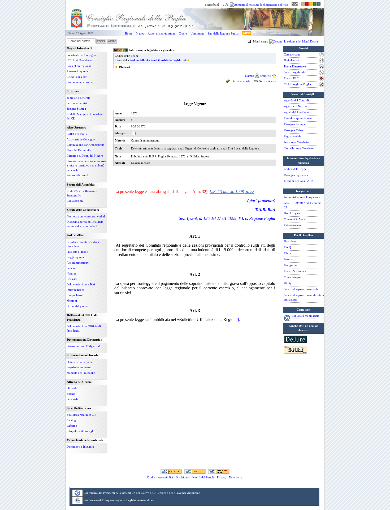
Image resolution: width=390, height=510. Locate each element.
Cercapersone (292, 54)
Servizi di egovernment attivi (301, 289)
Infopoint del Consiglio (81, 431)
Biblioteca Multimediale (81, 414)
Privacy (221, 477)
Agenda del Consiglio (297, 100)
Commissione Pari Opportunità (85, 144)
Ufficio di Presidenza (79, 60)
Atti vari (72, 278)
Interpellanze (75, 295)
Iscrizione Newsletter (296, 142)
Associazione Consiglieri (82, 139)
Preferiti (266, 75)
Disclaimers (183, 477)
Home (128, 33)
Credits (151, 477)
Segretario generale (78, 97)
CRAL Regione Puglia (297, 84)
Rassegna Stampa (294, 124)
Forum (288, 259)
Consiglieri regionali (79, 65)
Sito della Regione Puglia (223, 33)
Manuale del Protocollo (81, 372)
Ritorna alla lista (241, 81)
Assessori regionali (78, 71)
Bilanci (71, 393)
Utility (288, 283)
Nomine (71, 273)
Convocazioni (75, 200)
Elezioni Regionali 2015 (299, 180)
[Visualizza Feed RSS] (246, 33)
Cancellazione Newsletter (299, 148)
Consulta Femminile (79, 150)
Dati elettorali (292, 60)
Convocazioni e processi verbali (86, 216)
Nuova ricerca (267, 81)
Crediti (183, 33)
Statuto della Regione (80, 361)
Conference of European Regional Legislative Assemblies (119, 500)
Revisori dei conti (77, 175)
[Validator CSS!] (195, 471)
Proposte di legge (77, 251)
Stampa (250, 75)
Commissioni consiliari (80, 82)
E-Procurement (293, 225)
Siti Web (72, 388)
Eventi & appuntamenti (298, 118)
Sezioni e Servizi (77, 103)
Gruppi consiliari (77, 76)
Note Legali (236, 477)
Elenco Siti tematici (295, 271)
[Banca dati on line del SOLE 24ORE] (295, 352)
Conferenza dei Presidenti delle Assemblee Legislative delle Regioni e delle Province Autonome (142, 492)
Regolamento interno (79, 367)
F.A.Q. (288, 247)
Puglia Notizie (292, 136)
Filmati (288, 253)
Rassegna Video (293, 130)
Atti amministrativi (78, 262)
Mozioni (72, 300)
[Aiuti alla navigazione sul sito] (112, 40)
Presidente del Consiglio (81, 55)
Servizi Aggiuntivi (295, 72)
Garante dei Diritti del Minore (85, 155)
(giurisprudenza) (261, 200)
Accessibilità (165, 477)
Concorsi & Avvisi (295, 219)
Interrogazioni (75, 289)
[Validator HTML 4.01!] (171, 471)
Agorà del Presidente (296, 112)
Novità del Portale (203, 477)
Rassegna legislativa (296, 175)
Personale (72, 399)
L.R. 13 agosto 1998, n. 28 (232, 191)
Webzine (72, 425)
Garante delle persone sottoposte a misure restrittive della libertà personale (86, 166)
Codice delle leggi (295, 168)
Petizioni (72, 267)
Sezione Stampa (76, 108)
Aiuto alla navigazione (161, 33)
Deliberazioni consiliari (81, 284)
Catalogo (72, 420)
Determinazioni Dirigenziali (84, 346)
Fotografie (290, 265)
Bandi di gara (292, 213)
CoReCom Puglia (77, 133)
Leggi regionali (76, 257)
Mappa (140, 33)
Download (290, 241)
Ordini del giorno (77, 306)
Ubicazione (197, 33)
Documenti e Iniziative (80, 446)
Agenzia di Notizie (295, 106)
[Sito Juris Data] (295, 342)
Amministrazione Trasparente (302, 197)
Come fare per (292, 277)
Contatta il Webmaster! (305, 315)
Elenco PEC (291, 78)
